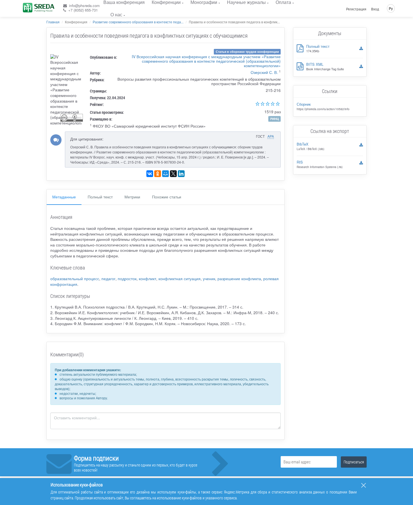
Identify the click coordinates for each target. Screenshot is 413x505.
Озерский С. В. (264, 72)
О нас (116, 14)
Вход (375, 9)
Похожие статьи (166, 197)
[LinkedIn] (181, 173)
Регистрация (356, 9)
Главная (53, 21)
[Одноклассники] (157, 173)
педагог (108, 278)
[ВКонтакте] (149, 173)
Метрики (132, 197)
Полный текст (100, 197)
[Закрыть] (363, 485)
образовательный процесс (74, 278)
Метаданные (64, 197)
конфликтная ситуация (179, 278)
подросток (127, 278)
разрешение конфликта (239, 278)
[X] (173, 173)
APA (270, 136)
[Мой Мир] (165, 173)
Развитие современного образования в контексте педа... (138, 21)
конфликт (147, 278)
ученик (209, 278)
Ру (391, 8)
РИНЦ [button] (274, 119)
